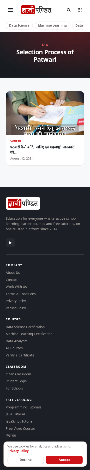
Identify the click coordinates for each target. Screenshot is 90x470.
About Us (13, 272)
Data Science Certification (25, 327)
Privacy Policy (16, 301)
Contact (12, 280)
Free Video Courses (20, 428)
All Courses (14, 348)
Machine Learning (52, 25)
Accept (64, 460)
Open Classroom (18, 374)
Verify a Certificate (20, 355)
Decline (26, 460)
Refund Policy (16, 308)
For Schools (14, 388)
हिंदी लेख (11, 435)
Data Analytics (16, 341)
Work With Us (16, 287)
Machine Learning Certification (29, 334)
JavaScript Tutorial (19, 421)
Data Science (19, 25)
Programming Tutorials (23, 407)
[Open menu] (10, 9)
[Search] (68, 9)
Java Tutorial (15, 414)
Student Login (16, 381)
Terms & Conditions (21, 294)
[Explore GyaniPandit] (79, 9)
